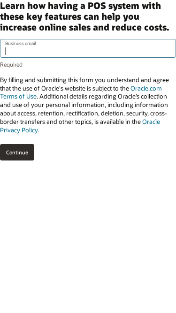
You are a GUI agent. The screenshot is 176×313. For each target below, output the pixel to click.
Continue (17, 152)
